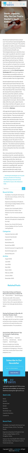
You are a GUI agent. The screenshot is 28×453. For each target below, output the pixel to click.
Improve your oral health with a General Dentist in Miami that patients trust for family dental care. (14, 441)
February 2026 (9, 272)
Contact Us (6, 415)
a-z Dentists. (17, 449)
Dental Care (8, 245)
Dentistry (5, 408)
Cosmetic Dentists (10, 237)
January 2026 (8, 275)
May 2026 (7, 267)
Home (4, 398)
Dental (7, 239)
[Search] (23, 188)
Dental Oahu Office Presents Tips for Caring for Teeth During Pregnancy (12, 334)
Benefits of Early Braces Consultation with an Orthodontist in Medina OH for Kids (15, 219)
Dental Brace (8, 242)
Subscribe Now (14, 372)
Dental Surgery (19, 295)
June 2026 (8, 264)
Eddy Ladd (8, 25)
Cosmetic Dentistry (10, 234)
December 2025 (9, 278)
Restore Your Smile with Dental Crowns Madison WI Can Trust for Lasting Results (14, 226)
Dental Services (7, 410)
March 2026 (8, 270)
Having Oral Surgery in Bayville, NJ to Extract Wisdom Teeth (13, 314)
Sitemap (17, 450)
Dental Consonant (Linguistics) (13, 248)
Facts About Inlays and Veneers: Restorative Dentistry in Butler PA (12, 292)
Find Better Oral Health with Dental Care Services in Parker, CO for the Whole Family (14, 197)
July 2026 (7, 261)
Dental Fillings (9, 253)
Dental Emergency (10, 251)
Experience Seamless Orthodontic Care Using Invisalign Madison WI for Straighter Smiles (15, 203)
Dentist (5, 401)
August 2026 (8, 259)
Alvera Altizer (9, 295)
